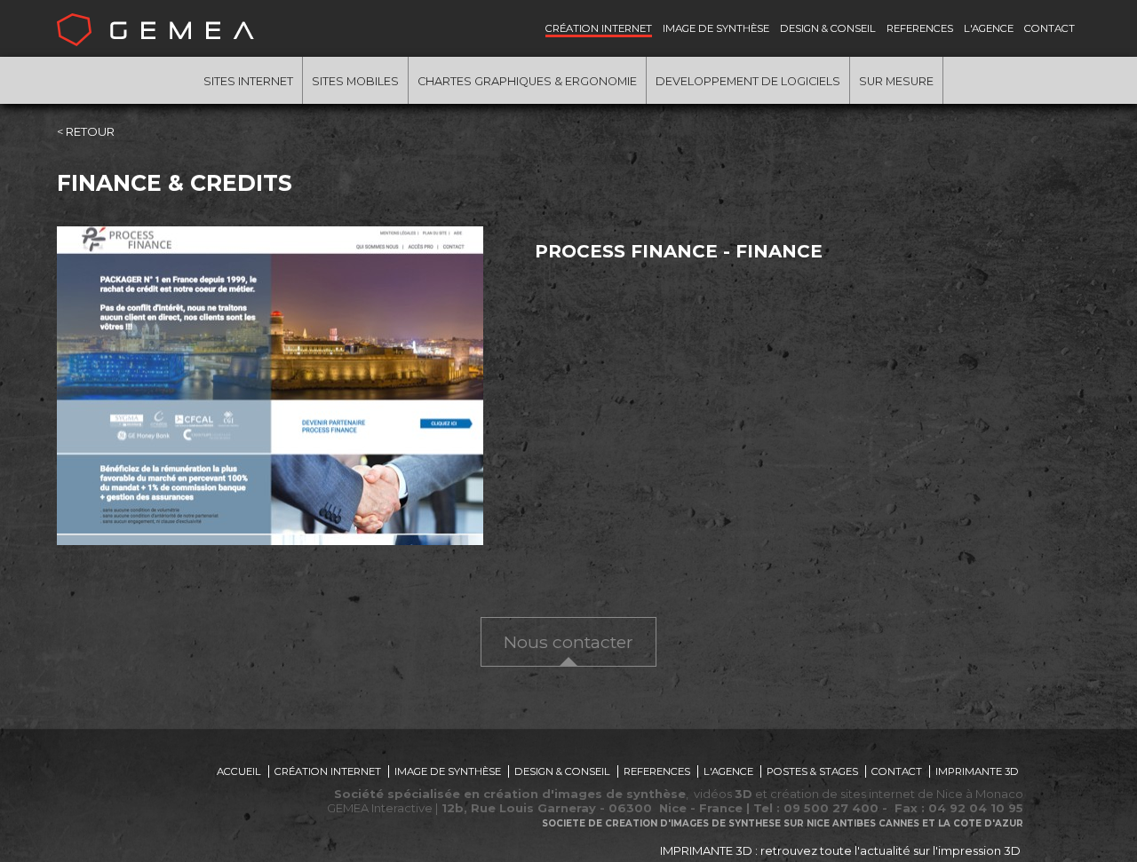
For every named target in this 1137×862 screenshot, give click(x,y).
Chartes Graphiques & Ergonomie (527, 81)
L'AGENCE (989, 28)
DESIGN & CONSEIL (828, 28)
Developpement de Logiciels (748, 81)
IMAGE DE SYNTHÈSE (716, 28)
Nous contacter (568, 641)
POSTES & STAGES (812, 771)
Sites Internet (248, 81)
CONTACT (1049, 28)
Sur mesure (896, 81)
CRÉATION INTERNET (598, 28)
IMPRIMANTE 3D (977, 771)
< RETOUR (86, 131)
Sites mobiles (355, 81)
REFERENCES (920, 28)
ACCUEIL (239, 771)
